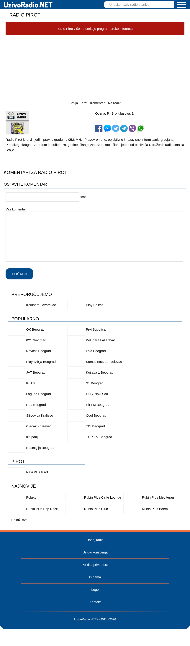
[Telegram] (124, 128)
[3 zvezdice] (142, 117)
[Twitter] (115, 128)
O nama (95, 577)
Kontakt (95, 602)
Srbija (73, 103)
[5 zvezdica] (104, 121)
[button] (181, 4)
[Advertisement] (95, 65)
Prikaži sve (19, 520)
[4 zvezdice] (160, 117)
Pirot (84, 103)
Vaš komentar (16, 209)
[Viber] (132, 128)
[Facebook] (99, 128)
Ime (83, 197)
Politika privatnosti (95, 565)
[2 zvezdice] (123, 117)
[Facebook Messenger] (107, 128)
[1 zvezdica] (104, 117)
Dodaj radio (95, 540)
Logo (95, 589)
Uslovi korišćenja (95, 552)
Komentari (97, 103)
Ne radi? (114, 103)
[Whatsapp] (140, 128)
